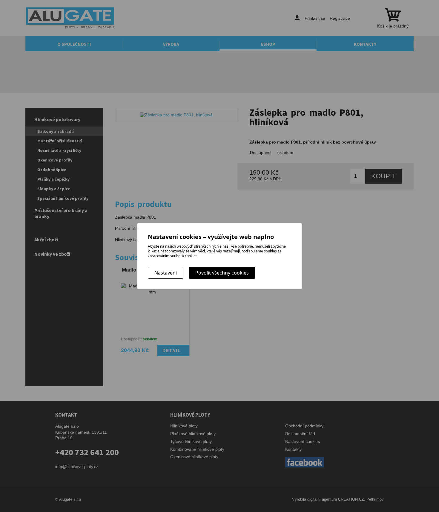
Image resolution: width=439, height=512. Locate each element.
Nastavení (165, 272)
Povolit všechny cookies (222, 272)
